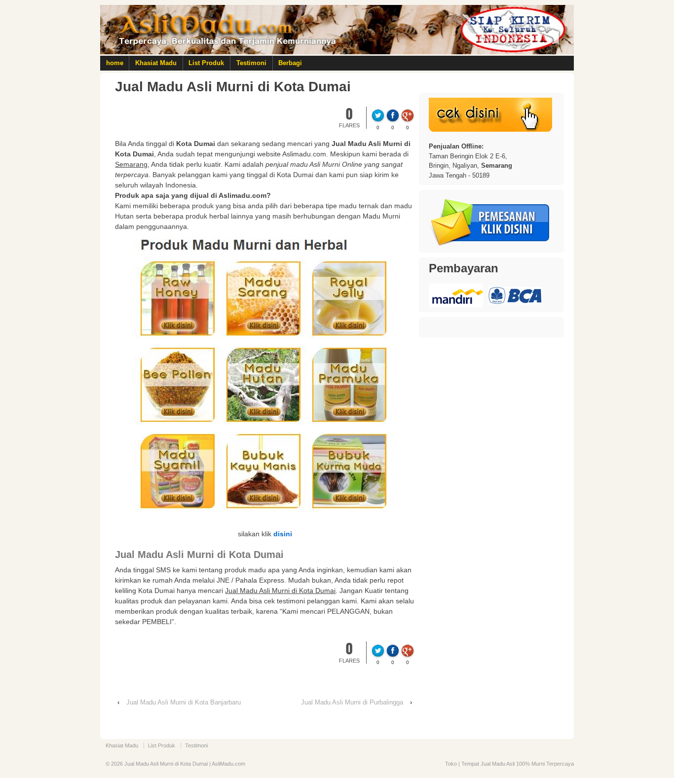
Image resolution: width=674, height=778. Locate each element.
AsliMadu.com (228, 764)
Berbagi (290, 63)
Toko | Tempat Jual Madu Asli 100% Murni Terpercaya (509, 764)
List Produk (206, 63)
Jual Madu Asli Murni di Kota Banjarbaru (183, 702)
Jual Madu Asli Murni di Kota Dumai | (167, 764)
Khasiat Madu (156, 63)
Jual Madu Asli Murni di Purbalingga (352, 702)
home (114, 63)
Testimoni (251, 63)
